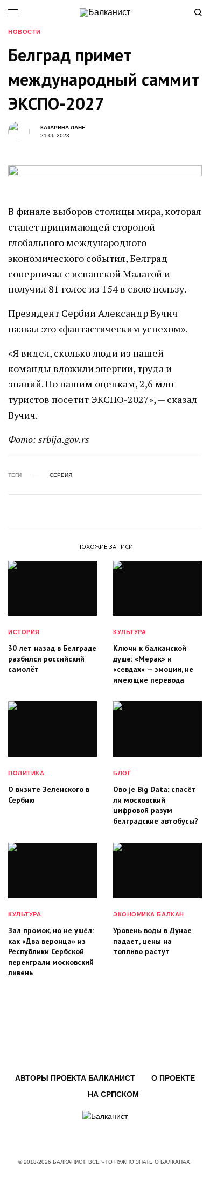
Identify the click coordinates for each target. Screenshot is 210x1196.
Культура (129, 632)
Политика (26, 773)
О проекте (173, 1078)
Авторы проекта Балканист (75, 1078)
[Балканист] (105, 12)
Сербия (61, 475)
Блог (122, 773)
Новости (24, 32)
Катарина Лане (63, 127)
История (24, 632)
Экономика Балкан (148, 914)
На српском (113, 1094)
